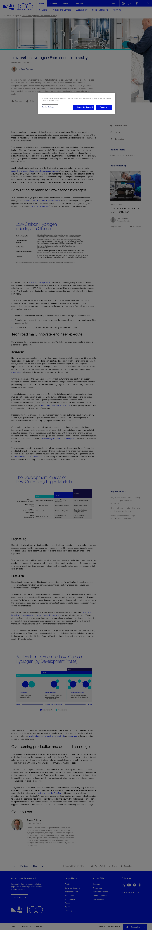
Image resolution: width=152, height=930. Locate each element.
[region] (76, 103)
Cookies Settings (48, 107)
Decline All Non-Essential (84, 107)
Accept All (104, 107)
